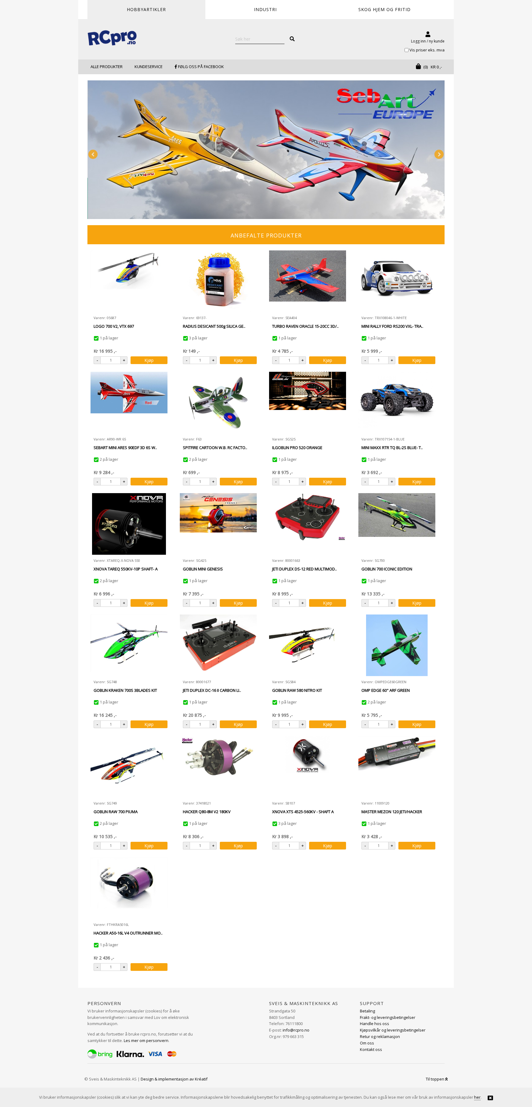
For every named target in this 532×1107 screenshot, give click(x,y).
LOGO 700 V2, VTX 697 (114, 326)
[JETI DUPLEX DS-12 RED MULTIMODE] (307, 524)
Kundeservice (149, 66)
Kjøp (149, 360)
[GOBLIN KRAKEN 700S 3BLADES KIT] (129, 645)
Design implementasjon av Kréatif (174, 1079)
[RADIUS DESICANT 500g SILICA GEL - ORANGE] (218, 281)
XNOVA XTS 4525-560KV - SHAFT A (303, 811)
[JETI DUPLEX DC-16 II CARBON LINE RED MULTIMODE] (218, 645)
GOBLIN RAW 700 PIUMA (116, 811)
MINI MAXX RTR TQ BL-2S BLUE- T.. (392, 447)
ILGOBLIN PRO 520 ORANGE (297, 447)
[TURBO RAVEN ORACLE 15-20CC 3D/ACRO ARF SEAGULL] (307, 281)
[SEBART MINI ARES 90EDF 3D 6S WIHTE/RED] (129, 402)
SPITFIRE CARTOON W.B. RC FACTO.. (215, 447)
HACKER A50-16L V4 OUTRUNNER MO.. (128, 933)
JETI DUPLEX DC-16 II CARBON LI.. (212, 690)
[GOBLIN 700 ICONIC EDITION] (396, 524)
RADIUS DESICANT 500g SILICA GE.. (214, 326)
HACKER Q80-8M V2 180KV (207, 811)
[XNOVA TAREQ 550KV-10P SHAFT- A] (129, 524)
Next (439, 154)
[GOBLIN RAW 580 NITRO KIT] (307, 645)
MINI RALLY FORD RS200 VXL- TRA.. (392, 326)
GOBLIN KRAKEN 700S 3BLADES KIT (125, 690)
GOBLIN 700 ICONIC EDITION (386, 569)
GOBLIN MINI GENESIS (203, 569)
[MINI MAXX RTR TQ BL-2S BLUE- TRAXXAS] (396, 402)
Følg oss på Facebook (200, 66)
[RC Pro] (112, 38)
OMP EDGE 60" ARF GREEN (385, 690)
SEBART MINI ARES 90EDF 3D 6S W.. (125, 447)
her (477, 1097)
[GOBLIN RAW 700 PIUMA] (129, 766)
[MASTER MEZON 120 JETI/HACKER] (396, 766)
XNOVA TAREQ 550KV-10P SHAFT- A (126, 569)
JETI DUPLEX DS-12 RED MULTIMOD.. (304, 569)
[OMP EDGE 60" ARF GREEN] (397, 645)
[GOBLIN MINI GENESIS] (218, 524)
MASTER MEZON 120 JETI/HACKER (391, 811)
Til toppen (435, 1079)
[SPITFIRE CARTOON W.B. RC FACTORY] (218, 402)
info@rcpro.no (296, 1030)
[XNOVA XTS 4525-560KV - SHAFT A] (307, 766)
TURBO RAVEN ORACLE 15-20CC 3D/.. (305, 326)
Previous (93, 154)
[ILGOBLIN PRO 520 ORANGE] (307, 402)
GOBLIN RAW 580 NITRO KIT (297, 690)
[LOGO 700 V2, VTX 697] (129, 281)
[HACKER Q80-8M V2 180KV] (218, 766)
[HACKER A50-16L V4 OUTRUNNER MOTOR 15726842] (129, 888)
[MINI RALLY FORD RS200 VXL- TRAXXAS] (396, 281)
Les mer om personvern (146, 1040)
